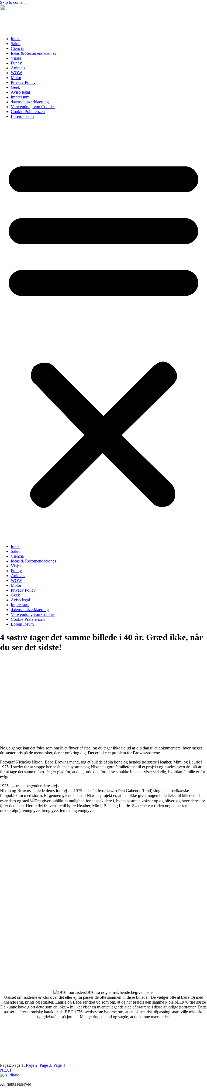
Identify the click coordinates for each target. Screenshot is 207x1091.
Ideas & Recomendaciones (33, 53)
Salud (15, 43)
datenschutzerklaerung (30, 102)
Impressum (20, 97)
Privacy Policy (23, 82)
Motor (16, 77)
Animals (18, 68)
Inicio (15, 38)
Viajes (16, 58)
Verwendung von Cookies (33, 106)
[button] (103, 331)
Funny (16, 63)
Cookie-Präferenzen (28, 111)
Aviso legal (20, 92)
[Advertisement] (103, 701)
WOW (16, 72)
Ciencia (17, 48)
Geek (15, 87)
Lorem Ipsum (22, 116)
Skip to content (13, 2)
